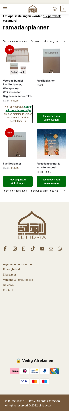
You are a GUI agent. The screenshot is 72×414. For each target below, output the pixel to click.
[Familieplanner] (51, 61)
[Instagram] (15, 250)
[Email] (51, 250)
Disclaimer (9, 274)
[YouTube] (42, 250)
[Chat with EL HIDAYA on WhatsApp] (60, 250)
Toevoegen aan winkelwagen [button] (51, 118)
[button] (62, 9)
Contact (8, 290)
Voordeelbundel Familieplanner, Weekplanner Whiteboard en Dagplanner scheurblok (17, 88)
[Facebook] (6, 250)
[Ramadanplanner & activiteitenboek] (51, 144)
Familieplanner (46, 80)
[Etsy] (24, 250)
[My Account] (54, 9)
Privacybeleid (11, 269)
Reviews (8, 284)
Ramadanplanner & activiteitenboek (48, 165)
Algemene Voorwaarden (18, 264)
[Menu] (9, 9)
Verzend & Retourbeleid (18, 279)
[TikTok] (33, 250)
